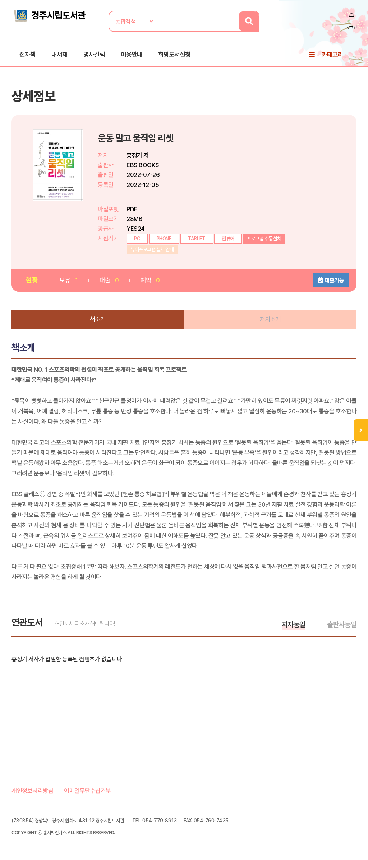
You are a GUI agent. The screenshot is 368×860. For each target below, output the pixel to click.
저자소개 (270, 319)
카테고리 (332, 54)
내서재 (59, 54)
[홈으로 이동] (49, 15)
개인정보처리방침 (32, 790)
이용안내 (131, 54)
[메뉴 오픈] (361, 430)
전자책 (27, 54)
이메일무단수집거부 (87, 790)
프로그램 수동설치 (264, 238)
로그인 (351, 27)
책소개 (98, 319)
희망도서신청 (174, 54)
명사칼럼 (94, 54)
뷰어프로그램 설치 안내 (152, 249)
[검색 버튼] (249, 21)
